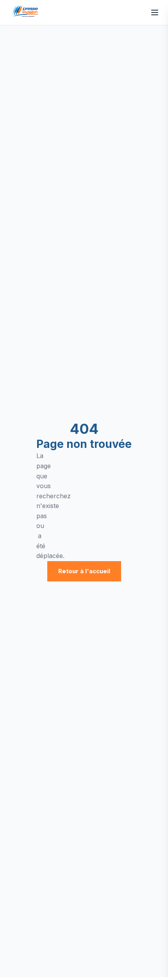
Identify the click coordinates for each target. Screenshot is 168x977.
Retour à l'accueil (84, 571)
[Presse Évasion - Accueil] (26, 12)
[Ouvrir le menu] (154, 12)
